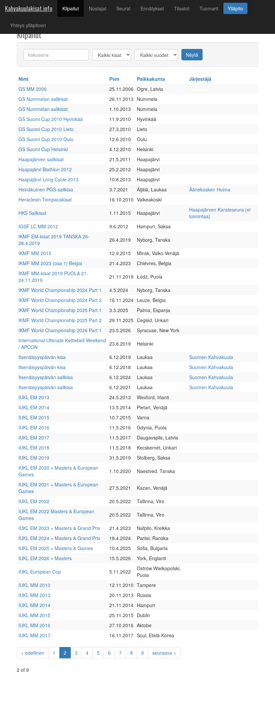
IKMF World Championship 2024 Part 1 (60, 290)
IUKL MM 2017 (34, 635)
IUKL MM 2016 (34, 625)
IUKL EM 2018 (33, 447)
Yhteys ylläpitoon (28, 25)
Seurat (123, 8)
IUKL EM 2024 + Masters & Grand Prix (59, 538)
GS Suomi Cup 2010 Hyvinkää (50, 119)
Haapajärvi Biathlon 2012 (45, 169)
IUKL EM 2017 (33, 437)
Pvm (114, 78)
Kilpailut (73, 8)
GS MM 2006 (32, 88)
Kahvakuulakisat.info (28, 8)
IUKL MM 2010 (34, 585)
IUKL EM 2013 (33, 397)
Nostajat (97, 8)
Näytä (192, 54)
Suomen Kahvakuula (211, 357)
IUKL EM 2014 (33, 407)
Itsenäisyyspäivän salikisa (45, 377)
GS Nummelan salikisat (43, 99)
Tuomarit (209, 8)
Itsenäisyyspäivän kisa (42, 357)
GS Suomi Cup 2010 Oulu (45, 139)
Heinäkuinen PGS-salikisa (45, 189)
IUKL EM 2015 (33, 417)
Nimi (23, 78)
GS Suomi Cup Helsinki (43, 149)
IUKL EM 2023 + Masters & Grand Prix (59, 528)
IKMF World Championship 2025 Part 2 (60, 320)
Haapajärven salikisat (41, 159)
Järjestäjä (200, 78)
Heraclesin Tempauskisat (45, 199)
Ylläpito (235, 8)
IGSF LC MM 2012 (38, 226)
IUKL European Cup (39, 571)
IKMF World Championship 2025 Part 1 (60, 310)
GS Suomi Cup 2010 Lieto (46, 129)
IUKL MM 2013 (34, 595)
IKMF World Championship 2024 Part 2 (60, 300)
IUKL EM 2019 (33, 457)
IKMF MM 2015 (34, 253)
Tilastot (181, 8)
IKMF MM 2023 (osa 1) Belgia (50, 263)
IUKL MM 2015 (34, 615)
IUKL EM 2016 (33, 427)
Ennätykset (152, 8)
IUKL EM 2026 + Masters (45, 558)
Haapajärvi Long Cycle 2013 (48, 179)
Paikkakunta (151, 78)
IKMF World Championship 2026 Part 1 (60, 330)
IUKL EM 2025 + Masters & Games (55, 548)
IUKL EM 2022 (33, 501)
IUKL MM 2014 (34, 605)
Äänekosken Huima (209, 189)
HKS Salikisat (32, 213)
